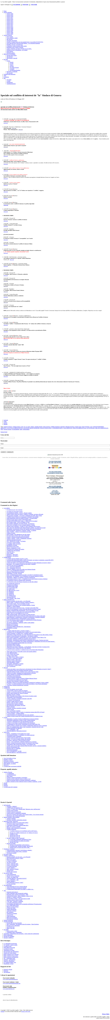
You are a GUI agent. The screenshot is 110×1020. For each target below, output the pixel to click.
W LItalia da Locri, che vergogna (14, 509)
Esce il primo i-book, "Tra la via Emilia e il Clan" (18, 522)
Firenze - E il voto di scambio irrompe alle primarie (19, 739)
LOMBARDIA (7, 557)
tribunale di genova (69, 426)
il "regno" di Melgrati (12, 861)
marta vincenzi (46, 426)
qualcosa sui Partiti (11, 843)
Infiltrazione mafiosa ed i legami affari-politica (17, 822)
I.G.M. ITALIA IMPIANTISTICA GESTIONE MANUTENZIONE (23, 428)
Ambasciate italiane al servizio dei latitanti (16, 888)
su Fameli (12, 69)
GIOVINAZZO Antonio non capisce (15, 549)
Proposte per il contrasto (12, 625)
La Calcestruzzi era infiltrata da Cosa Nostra (17, 679)
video (5, 75)
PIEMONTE (7, 629)
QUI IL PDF (55, 490)
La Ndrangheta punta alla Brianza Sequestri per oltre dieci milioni (22, 581)
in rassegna (6, 77)
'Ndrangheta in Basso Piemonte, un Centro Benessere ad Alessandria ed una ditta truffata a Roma (29, 634)
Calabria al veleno (11, 533)
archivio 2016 (10, 19)
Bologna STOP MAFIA (12, 624)
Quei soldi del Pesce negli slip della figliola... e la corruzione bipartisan (23, 43)
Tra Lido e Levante (11, 862)
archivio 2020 (10, 13)
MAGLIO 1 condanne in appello (14, 658)
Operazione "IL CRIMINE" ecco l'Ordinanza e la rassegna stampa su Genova (25, 576)
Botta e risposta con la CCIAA (11, 955)
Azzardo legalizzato (8, 921)
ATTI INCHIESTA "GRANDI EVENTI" (17, 731)
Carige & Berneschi (11, 874)
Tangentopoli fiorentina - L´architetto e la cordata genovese (20, 735)
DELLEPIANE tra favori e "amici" (15, 858)
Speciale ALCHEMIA (9, 936)
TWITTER (25, 4)
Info (5, 78)
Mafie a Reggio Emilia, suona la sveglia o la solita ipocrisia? (21, 614)
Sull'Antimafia (7, 805)
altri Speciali (9, 39)
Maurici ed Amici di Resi (12, 906)
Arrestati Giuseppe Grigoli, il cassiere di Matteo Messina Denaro (22, 678)
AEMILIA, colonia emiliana (13, 606)
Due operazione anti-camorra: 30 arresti (16, 705)
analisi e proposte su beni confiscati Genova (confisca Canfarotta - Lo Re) (24, 781)
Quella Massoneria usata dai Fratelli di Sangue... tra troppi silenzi (22, 518)
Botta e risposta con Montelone (11, 957)
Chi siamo (9, 79)
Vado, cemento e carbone (12, 869)
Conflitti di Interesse (11, 829)
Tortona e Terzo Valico (12, 655)
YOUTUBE (34, 4)
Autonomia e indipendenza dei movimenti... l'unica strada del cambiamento (21, 933)
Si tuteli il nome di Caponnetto (14, 812)
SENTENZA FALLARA (13, 546)
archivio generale (8, 12)
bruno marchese (85, 426)
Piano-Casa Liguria (11, 859)
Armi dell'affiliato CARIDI (13, 662)
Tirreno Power (10, 870)
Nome (2, 443)
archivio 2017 (10, 17)
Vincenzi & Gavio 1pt (15, 835)
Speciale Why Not (14, 842)
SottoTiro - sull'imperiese (9, 959)
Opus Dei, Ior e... (11, 552)
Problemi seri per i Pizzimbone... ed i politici (17, 50)
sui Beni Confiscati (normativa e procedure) (17, 777)
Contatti (8, 81)
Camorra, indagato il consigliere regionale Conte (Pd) (19, 698)
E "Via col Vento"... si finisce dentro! (15, 713)
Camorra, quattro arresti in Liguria (15, 701)
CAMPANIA (7, 688)
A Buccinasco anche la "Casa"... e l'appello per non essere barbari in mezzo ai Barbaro (27, 579)
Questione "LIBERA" (12, 806)
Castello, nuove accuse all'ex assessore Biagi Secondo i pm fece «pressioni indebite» (26, 745)
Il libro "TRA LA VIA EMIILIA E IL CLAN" (18, 613)
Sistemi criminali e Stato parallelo (11, 817)
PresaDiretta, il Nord (8, 963)
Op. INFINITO (10, 591)
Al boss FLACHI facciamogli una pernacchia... (18, 561)
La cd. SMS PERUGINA (13, 905)
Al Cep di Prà (10, 914)
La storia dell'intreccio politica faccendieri (19, 840)
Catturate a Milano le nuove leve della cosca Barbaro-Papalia (21, 569)
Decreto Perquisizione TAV (13, 747)
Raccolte (6, 59)
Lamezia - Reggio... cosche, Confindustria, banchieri (19, 538)
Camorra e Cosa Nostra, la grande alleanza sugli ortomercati (21, 723)
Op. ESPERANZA (11, 595)
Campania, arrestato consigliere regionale (16, 708)
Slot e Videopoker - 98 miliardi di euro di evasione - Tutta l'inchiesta (23, 924)
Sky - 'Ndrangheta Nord (9, 958)
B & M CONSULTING (46, 428)
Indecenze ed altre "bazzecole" (11, 821)
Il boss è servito (10, 709)
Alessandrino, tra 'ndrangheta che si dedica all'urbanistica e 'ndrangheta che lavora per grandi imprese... (31, 641)
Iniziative (6, 785)
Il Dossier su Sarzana (9, 761)
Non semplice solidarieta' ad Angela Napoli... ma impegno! (20, 523)
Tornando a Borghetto (12, 40)
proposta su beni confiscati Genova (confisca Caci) (19, 779)
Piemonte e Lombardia (12, 71)
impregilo (62, 426)
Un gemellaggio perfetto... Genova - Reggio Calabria (19, 513)
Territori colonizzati (8, 920)
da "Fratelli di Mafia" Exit (10, 962)
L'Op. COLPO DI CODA (13, 654)
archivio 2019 (10, 15)
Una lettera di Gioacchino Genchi (14, 511)
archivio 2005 (10, 34)
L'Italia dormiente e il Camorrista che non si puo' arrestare (20, 714)
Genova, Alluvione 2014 (12, 865)
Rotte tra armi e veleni (12, 931)
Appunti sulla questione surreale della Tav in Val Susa (19, 642)
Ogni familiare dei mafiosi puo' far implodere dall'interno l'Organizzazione (24, 904)
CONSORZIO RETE (57, 428)
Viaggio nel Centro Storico (10, 953)
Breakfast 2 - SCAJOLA (12, 556)
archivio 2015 (10, 20)
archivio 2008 (10, 30)
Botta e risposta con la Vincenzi (11, 954)
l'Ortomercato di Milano (12, 585)
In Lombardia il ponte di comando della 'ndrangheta (19, 580)
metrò (21, 429)
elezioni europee (8, 429)
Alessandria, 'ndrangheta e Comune (15, 663)
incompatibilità (15, 429)
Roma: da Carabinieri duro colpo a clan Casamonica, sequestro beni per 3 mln (25, 727)
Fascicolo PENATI (11, 597)
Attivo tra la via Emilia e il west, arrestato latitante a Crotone (21, 525)
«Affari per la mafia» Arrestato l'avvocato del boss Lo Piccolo (21, 673)
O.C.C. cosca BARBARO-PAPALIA (16, 570)
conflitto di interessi (55, 426)
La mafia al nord (7, 946)
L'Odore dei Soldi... (11, 908)
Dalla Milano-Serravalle (9, 947)
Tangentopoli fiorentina (12, 749)
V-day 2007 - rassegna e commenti (15, 901)
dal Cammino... (10, 912)
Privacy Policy (105, 1014)
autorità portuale (38, 426)
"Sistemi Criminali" (11, 818)
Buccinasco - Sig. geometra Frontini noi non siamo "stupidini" (21, 564)
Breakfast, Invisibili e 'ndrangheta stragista (16, 820)
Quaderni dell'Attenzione (9, 74)
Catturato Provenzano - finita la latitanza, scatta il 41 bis (20, 896)
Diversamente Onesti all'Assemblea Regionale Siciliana (20, 670)
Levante (11, 63)
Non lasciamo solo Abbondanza (11, 951)
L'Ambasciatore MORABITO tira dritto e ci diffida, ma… (20, 889)
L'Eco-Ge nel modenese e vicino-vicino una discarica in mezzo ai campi (24, 609)
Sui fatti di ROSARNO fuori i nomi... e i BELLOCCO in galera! (22, 521)
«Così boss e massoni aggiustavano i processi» (18, 685)
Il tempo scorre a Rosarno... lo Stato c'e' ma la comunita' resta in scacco (23, 526)
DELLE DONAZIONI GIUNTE (55, 487)
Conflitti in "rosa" (14, 834)
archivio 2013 (10, 23)
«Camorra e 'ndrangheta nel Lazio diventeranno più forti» (20, 721)
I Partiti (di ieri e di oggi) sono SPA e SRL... (20, 847)
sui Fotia (12, 66)
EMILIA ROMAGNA (9, 599)
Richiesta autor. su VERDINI (14, 748)
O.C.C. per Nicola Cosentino (13, 710)
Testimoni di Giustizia (12, 913)
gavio (28, 426)
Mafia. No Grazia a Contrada (13, 826)
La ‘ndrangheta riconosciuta (10, 943)
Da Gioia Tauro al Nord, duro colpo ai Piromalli (18, 535)
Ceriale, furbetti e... (11, 867)
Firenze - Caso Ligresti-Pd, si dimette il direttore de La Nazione (21, 741)
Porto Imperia (10, 51)
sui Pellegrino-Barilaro (15, 70)
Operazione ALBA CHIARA (14, 645)
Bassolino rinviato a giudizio (13, 694)
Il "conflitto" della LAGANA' (14, 544)
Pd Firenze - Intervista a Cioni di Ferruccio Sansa (18, 740)
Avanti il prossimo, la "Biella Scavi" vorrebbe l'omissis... (20, 633)
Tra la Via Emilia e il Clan (10, 758)
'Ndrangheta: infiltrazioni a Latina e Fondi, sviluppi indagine (21, 720)
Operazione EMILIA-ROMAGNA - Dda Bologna (19, 626)
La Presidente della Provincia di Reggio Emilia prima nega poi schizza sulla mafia (26, 616)
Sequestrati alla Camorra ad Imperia (15, 704)
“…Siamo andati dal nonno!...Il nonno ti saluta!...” (18, 630)
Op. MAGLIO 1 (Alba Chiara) (14, 665)
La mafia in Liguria (8, 949)
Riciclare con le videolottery (13, 925)
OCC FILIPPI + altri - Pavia (13, 598)
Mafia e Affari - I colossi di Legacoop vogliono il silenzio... (20, 602)
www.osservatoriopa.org (8, 988)
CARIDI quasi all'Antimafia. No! (14, 807)
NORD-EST (7, 686)
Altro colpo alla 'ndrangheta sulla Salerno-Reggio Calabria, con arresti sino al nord (26, 527)
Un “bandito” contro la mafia (10, 945)
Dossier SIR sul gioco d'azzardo (14, 923)
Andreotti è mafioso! (11, 910)
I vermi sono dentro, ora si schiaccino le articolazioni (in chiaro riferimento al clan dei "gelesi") (29, 562)
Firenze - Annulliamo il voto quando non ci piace (18, 733)
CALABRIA (7, 508)
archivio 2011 (10, 25)
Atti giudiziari (7, 972)
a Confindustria (10, 773)
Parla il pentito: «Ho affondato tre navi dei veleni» (18, 534)
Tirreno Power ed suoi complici (11, 762)
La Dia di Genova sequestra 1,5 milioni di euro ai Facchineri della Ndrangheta (25, 649)
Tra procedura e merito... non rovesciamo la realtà (18, 898)
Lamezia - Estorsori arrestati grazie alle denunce (18, 537)
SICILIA (6, 667)
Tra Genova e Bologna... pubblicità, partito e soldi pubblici (20, 622)
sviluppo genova (17, 426)
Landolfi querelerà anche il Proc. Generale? (17, 851)
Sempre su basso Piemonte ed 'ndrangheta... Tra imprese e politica (22, 636)
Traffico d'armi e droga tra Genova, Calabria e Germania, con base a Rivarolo (25, 514)
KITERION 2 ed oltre (12, 545)
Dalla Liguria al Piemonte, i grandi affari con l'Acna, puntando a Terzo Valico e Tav (26, 637)
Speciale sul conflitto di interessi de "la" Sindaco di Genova (24, 832)
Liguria (8, 60)
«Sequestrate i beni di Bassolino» (14, 697)
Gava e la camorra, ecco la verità (14, 689)
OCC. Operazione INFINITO (14, 566)
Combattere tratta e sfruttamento (14, 932)
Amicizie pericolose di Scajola (14, 539)
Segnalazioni (10, 82)
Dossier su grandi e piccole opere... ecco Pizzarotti (18, 601)
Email (5, 432)
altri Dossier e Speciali (12, 58)
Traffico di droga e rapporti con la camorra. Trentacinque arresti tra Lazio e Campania (27, 725)
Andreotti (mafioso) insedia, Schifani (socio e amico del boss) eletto (22, 671)
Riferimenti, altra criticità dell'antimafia (16, 816)
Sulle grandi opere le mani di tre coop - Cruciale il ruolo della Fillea (22, 607)
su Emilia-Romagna (11, 774)
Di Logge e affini (8, 854)
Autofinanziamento (11, 83)
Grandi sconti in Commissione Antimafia (16, 813)
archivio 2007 (10, 31)
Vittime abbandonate (11, 909)
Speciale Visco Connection (13, 875)
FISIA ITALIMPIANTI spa (79, 428)
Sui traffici (6, 929)
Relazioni (6, 970)
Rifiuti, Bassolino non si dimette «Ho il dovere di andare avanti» (22, 696)
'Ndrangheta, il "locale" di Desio (14, 573)
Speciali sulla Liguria (12, 55)
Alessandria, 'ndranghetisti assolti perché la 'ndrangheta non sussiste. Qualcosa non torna (27, 640)
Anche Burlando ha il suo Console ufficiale (17, 886)
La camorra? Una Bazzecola (13, 700)
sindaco (32, 426)
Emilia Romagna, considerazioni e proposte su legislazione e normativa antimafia (26, 617)
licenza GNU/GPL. (26, 1011)
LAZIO (5, 717)
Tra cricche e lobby (8, 873)
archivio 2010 (10, 27)
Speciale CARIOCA (8, 937)
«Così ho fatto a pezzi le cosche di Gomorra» (17, 690)
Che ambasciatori (8, 885)
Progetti (5, 784)
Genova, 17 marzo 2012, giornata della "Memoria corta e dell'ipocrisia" (23, 809)
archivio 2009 (10, 28)
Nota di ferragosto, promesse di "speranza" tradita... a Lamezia (21, 530)
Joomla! (2, 1011)
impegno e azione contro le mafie (14, 900)
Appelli (5, 783)
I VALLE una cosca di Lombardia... (15, 565)
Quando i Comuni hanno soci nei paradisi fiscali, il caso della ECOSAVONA (25, 42)
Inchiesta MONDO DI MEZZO (14, 728)
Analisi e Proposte (8, 772)
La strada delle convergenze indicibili (12, 766)
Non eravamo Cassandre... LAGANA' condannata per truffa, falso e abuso (24, 515)
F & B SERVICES (67, 428)
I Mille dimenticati (11, 916)
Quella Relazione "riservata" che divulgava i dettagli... (19, 850)
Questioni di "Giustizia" (9, 849)
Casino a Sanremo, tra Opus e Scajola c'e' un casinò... (19, 48)
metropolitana (26, 429)
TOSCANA (6, 732)
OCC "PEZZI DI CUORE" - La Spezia (16, 541)
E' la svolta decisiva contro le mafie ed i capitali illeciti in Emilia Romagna (24, 620)
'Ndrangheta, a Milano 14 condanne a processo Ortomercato (21, 577)
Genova (11, 65)
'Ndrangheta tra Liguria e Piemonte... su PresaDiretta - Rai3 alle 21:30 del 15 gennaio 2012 (28, 646)
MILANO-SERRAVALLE (101, 428)
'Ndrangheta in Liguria (9, 950)
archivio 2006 (10, 32)
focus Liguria (10, 36)
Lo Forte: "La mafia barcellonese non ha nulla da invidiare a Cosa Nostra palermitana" (27, 683)
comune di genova (7, 426)
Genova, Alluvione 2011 (12, 863)
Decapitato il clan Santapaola (13, 675)
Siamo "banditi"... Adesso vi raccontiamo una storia (19, 531)
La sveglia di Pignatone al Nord (14, 902)
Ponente (11, 62)
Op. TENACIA (10, 594)
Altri (5, 890)
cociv (91, 426)
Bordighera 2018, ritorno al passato (15, 47)
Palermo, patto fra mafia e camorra (15, 702)
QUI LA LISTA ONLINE (55, 486)
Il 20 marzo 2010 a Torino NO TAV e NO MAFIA (19, 648)
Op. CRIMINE (10, 593)
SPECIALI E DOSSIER (9, 54)
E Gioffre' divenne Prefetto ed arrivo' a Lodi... (17, 558)
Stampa (2, 432)
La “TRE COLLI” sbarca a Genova (15, 657)
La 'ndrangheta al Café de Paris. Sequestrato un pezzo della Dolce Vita (23, 724)
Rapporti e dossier (8, 969)
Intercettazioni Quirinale (12, 919)
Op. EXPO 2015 (11, 589)
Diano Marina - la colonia (10, 763)
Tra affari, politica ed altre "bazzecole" (16, 838)
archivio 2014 (10, 21)
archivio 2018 (10, 16)
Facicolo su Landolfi (11, 853)
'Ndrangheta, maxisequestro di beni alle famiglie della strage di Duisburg (24, 529)
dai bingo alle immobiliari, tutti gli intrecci (19, 844)
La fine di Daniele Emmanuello (14, 677)
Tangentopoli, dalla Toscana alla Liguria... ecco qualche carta (21, 744)
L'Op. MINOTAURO (12, 653)
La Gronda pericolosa (12, 866)
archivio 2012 (10, 24)
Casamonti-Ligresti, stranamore (14, 736)
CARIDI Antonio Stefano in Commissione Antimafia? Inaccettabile (22, 517)
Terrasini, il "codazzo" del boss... (14, 897)
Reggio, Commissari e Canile (13, 548)
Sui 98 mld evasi (10, 927)
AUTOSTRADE (90, 428)
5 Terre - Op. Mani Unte (12, 877)
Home (5, 11)
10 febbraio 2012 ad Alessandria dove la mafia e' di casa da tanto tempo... (24, 632)
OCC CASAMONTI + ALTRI (14, 751)
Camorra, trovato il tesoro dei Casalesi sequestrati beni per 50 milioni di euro (25, 716)
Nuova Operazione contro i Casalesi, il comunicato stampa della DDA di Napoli (25, 712)
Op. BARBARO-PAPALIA (13, 583)
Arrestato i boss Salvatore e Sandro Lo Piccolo (18, 681)
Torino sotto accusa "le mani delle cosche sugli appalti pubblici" (22, 651)
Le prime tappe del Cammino (10, 787)
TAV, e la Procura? (11, 666)
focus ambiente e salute (12, 38)
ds (24, 426)
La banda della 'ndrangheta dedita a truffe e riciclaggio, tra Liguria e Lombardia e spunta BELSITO (30, 560)
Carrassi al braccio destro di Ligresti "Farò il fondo (18, 737)
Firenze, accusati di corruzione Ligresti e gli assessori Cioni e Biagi (22, 743)
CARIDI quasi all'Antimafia (13, 550)
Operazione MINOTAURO (13, 644)
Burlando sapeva (11, 52)
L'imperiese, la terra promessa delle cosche (17, 46)
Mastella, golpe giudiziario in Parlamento (16, 828)
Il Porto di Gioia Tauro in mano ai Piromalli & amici (19, 519)
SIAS (2, 429)
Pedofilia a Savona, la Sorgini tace (15, 44)
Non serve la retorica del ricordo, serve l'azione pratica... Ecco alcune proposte (25, 814)
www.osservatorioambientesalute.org (11, 983)
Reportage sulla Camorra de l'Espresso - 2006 (17, 894)
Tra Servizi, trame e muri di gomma (15, 824)
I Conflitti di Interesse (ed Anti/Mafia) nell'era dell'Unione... (24, 831)
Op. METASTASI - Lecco (13, 590)
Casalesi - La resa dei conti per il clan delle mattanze (19, 692)
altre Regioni (10, 56)
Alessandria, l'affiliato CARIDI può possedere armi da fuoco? (21, 638)
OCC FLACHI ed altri (12, 587)
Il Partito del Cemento (12, 871)
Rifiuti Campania (11, 706)
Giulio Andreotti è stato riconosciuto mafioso (17, 893)
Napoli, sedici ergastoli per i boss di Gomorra (17, 693)
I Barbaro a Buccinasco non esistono (15, 572)
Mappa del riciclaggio (12, 917)
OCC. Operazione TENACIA (14, 568)
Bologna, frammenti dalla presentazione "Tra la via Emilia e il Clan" (23, 610)
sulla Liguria (9, 776)
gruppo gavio (78, 426)
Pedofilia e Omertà (8, 759)
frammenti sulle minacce (12, 892)
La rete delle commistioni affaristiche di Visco (20, 839)
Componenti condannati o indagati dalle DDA (17, 825)
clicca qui (6, 123)
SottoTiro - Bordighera (9, 961)
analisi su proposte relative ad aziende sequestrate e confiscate (21, 780)
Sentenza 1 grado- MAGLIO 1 (14, 661)
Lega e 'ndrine (10, 553)
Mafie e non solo (11, 928)
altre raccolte (10, 73)
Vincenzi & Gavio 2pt (15, 836)
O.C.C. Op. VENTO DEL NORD (15, 621)
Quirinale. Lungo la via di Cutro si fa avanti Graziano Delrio (21, 611)
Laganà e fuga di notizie (12, 810)
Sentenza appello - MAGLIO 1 (14, 659)
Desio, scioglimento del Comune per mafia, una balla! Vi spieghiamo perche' (25, 574)
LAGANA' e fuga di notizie (13, 542)
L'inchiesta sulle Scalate (12, 586)
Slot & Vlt (6, 765)
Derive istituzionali (8, 935)
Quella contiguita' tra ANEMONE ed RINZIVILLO (19, 674)
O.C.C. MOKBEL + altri (12, 729)
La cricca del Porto (11, 884)
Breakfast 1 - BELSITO (12, 554)
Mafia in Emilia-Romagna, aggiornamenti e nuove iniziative (21, 618)
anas (22, 426)
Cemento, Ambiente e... (9, 855)
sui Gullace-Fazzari (14, 67)
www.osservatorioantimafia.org (10, 979)
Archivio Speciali (8, 35)
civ (26, 426)
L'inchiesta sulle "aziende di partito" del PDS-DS (21, 846)
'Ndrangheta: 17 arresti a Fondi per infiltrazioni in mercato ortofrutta (23, 718)
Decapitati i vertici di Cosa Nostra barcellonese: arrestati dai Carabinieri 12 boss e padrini (27, 682)
